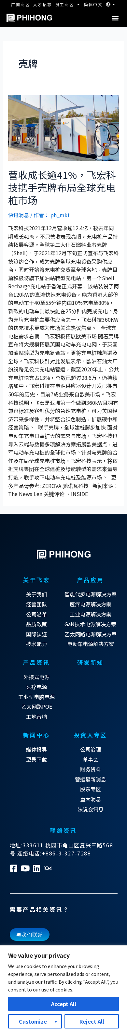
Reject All (91, 1021)
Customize (33, 1021)
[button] (115, 18)
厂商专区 (20, 4)
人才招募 (42, 4)
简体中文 (93, 4)
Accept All (63, 1004)
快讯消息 (18, 215)
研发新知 (90, 662)
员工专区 (64, 4)
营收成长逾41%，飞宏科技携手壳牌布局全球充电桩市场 (62, 187)
